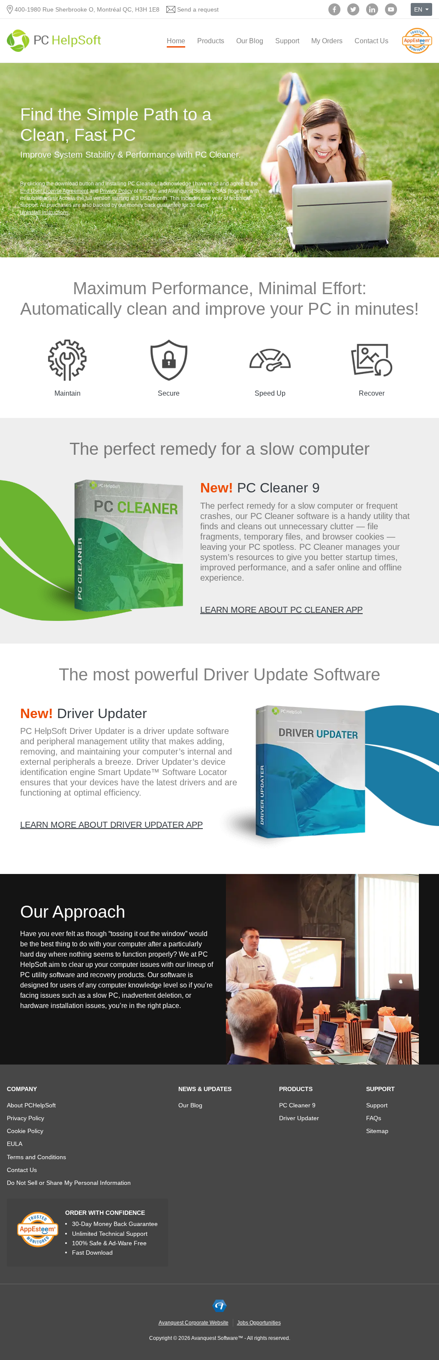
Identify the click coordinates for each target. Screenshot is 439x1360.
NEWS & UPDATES (205, 1089)
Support (287, 41)
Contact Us (371, 41)
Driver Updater (83, 713)
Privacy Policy (116, 191)
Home (176, 41)
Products (210, 41)
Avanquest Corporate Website (194, 1323)
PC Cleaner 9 (260, 487)
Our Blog (249, 41)
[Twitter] (353, 9)
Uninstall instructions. (45, 212)
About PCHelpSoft (31, 1105)
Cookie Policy (25, 1130)
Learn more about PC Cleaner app (281, 609)
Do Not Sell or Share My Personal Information (69, 1182)
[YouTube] (391, 9)
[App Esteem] (417, 53)
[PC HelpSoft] (54, 41)
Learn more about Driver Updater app (111, 824)
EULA (14, 1143)
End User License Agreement (54, 191)
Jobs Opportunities (259, 1323)
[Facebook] (334, 9)
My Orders (327, 41)
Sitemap (377, 1130)
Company (22, 1089)
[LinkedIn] (372, 9)
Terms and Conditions (36, 1157)
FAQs (373, 1118)
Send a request (198, 9)
